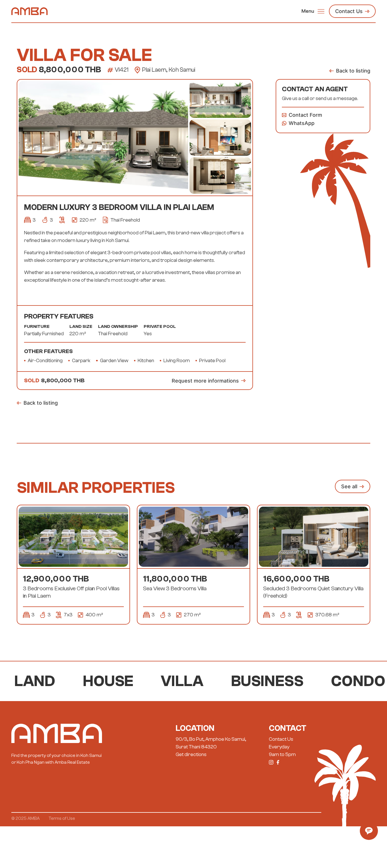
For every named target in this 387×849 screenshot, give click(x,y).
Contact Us (281, 739)
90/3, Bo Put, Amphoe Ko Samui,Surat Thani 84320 (211, 743)
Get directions (191, 754)
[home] (29, 11)
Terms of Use (62, 818)
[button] (312, 11)
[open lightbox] (103, 137)
